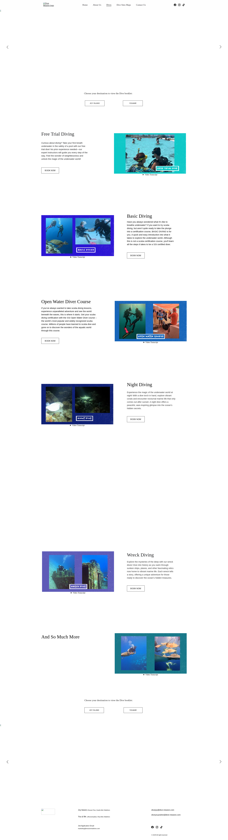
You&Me (132, 103)
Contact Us (141, 5)
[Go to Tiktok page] (183, 5)
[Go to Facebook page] (176, 5)
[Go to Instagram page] (180, 5)
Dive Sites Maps (124, 5)
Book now (53, 672)
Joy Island (95, 103)
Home (85, 5)
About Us (97, 5)
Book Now (50, 170)
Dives (108, 5)
